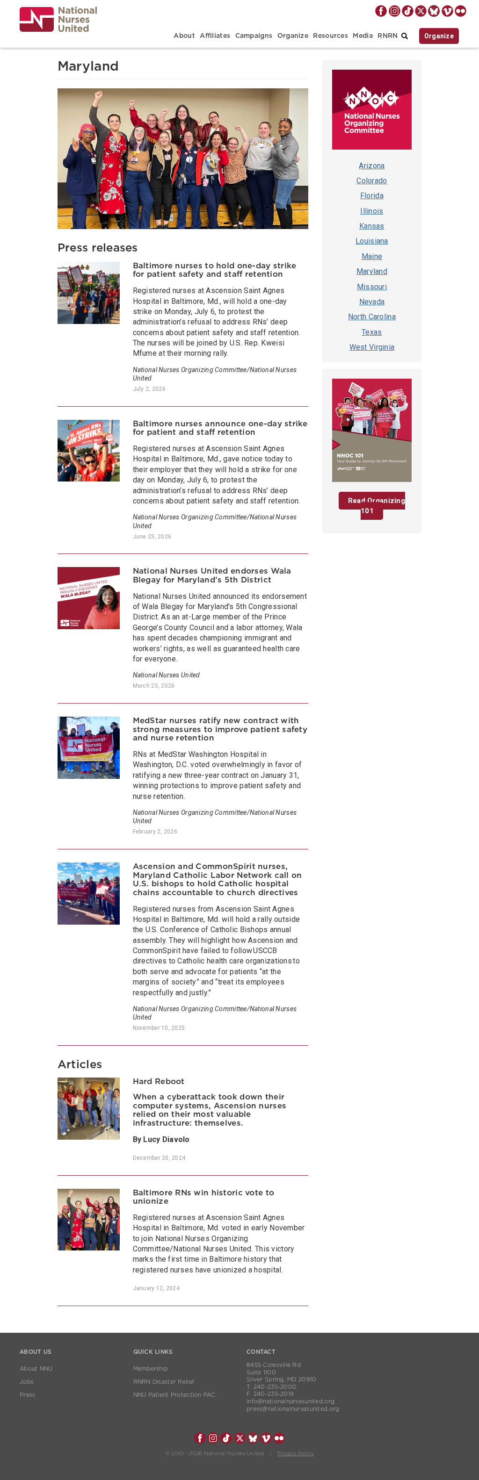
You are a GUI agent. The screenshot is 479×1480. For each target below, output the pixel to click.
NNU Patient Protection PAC (174, 1395)
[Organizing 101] (372, 433)
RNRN (387, 36)
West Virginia (372, 347)
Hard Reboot (159, 1081)
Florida (372, 195)
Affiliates (215, 36)
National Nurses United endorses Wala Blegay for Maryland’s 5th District (212, 575)
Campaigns (254, 36)
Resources (330, 36)
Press (27, 1395)
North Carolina (372, 316)
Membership (150, 1369)
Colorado (371, 180)
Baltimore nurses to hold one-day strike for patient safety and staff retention (215, 270)
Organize (292, 36)
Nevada (372, 301)
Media (362, 36)
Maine (372, 256)
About (184, 36)
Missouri (372, 286)
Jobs (27, 1382)
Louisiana (372, 241)
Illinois (371, 211)
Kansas (372, 226)
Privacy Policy (295, 1453)
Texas (372, 332)
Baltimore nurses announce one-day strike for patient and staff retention (220, 428)
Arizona (372, 165)
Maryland (371, 271)
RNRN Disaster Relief (164, 1382)
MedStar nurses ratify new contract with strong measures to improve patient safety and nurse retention (220, 729)
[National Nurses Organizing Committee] (372, 112)
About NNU (36, 1369)
